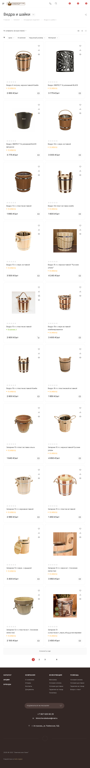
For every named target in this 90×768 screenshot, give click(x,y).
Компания (30, 675)
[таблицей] (85, 31)
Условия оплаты (55, 683)
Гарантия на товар (56, 689)
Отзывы (28, 683)
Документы (29, 689)
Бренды (7, 684)
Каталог (8, 675)
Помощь (74, 675)
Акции (7, 680)
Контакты (28, 686)
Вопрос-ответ (75, 689)
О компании (29, 680)
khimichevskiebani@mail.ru (46, 718)
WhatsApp (45, 738)
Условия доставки (56, 686)
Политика (52, 693)
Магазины (53, 680)
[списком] (82, 31)
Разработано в (13, 759)
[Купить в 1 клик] (39, 296)
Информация (55, 675)
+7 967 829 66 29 (45, 714)
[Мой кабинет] (61, 4)
